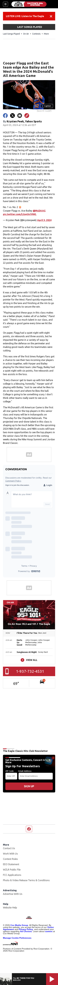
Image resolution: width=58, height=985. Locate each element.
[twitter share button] (12, 115)
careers (48, 931)
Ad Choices (26, 931)
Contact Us (9, 848)
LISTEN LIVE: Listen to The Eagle (25, 16)
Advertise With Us (12, 894)
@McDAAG (39, 210)
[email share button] (19, 115)
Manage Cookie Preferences (17, 938)
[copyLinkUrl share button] (26, 115)
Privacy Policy (26, 929)
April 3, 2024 (44, 220)
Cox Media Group (19, 925)
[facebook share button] (5, 115)
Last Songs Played (11, 34)
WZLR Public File (12, 869)
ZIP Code (9, 771)
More (46, 34)
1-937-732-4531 (30, 671)
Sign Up (29, 786)
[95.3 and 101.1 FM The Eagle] (29, 4)
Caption (46, 106)
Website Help (10, 907)
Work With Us (10, 853)
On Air (26, 34)
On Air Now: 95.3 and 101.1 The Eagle (29, 624)
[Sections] (5, 4)
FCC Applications (12, 875)
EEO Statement (11, 864)
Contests (36, 34)
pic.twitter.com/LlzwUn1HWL (19, 214)
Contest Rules (10, 859)
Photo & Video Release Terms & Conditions (26, 880)
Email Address (25, 771)
